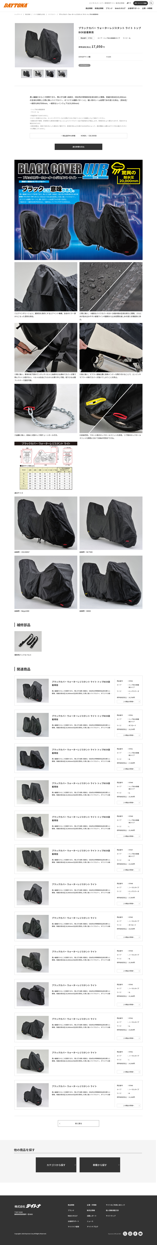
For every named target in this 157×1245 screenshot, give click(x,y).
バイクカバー (52, 14)
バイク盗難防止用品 (39, 14)
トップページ (18, 14)
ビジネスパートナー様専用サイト (102, 3)
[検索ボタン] (151, 3)
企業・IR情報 (91, 1205)
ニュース (90, 1221)
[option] (44, 45)
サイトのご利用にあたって (115, 1205)
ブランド (71, 1210)
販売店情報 (120, 3)
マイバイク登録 (73, 1226)
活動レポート (92, 1216)
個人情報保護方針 (112, 1210)
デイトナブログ (92, 1226)
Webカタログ (73, 1216)
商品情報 (27, 14)
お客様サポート (73, 1221)
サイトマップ (111, 1216)
